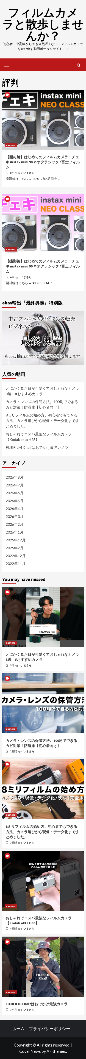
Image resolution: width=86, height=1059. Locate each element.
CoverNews (30, 1051)
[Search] (78, 65)
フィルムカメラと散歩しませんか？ (43, 24)
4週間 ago (16, 928)
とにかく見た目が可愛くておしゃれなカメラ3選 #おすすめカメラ (42, 391)
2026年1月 (14, 532)
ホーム (18, 1028)
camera (11, 145)
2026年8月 (14, 477)
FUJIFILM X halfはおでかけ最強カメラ (37, 447)
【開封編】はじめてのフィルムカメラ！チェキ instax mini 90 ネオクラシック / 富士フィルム (43, 162)
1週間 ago (16, 751)
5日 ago (14, 665)
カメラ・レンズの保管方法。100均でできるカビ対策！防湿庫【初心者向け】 (42, 404)
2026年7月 (14, 485)
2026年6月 (14, 493)
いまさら (28, 173)
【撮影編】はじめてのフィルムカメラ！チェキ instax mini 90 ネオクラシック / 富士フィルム (43, 266)
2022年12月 (15, 555)
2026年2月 (14, 524)
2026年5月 (14, 500)
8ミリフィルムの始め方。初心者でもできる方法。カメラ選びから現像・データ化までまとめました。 (42, 420)
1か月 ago (16, 1009)
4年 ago (14, 277)
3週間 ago (16, 842)
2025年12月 (15, 540)
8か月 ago (16, 173)
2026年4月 (14, 508)
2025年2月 (14, 548)
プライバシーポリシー (49, 1028)
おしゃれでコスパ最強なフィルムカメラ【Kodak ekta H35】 (39, 437)
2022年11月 (15, 563)
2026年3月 (14, 516)
